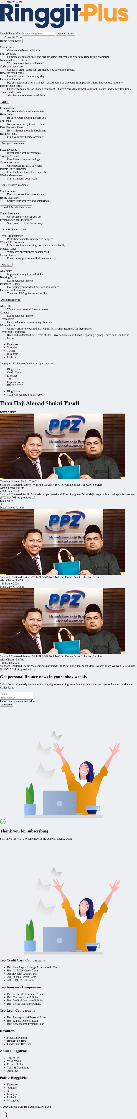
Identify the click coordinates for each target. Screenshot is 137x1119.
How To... (6, 264)
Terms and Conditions (12, 331)
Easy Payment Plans (11, 127)
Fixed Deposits (8, 149)
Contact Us (6, 312)
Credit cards (7, 47)
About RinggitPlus (10, 299)
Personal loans (8, 108)
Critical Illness (8, 255)
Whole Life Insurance (12, 242)
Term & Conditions (18, 1067)
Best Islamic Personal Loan (22, 1020)
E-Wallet (12, 375)
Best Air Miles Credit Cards (22, 970)
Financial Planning (17, 1037)
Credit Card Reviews (19, 1043)
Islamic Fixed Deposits (13, 168)
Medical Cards (8, 248)
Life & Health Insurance (13, 229)
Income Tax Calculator (13, 290)
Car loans (5, 120)
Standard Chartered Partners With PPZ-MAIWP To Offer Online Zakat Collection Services (51, 484)
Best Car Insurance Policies (22, 997)
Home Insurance (9, 197)
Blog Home (13, 369)
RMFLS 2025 (15, 385)
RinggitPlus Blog (17, 1040)
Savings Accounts (10, 156)
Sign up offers (8, 53)
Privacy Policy (15, 1064)
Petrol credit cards (10, 79)
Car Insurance (8, 191)
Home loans (7, 114)
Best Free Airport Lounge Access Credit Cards (33, 967)
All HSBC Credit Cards (20, 980)
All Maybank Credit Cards (22, 973)
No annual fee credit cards (14, 60)
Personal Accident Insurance (16, 219)
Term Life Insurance (11, 235)
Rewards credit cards (12, 72)
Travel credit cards (10, 92)
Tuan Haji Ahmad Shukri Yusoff (25, 394)
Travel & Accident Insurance (16, 207)
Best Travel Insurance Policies (24, 1003)
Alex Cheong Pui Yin (12, 487)
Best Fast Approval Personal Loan (26, 1017)
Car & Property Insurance (14, 185)
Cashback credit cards (12, 66)
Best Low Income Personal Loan (25, 1023)
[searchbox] (38, 34)
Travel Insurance (9, 213)
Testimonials (7, 318)
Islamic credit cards (11, 85)
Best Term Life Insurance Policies (26, 994)
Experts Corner (15, 382)
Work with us (7, 325)
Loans (4, 101)
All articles (6, 270)
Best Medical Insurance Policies (25, 1000)
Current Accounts (10, 162)
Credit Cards (14, 41)
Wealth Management (11, 175)
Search (61, 33)
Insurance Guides (10, 283)
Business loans (8, 133)
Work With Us (15, 1061)
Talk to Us (13, 1057)
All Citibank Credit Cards (21, 976)
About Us (5, 306)
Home (3, 40)
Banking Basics (9, 277)
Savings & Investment (12, 143)
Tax (9, 378)
